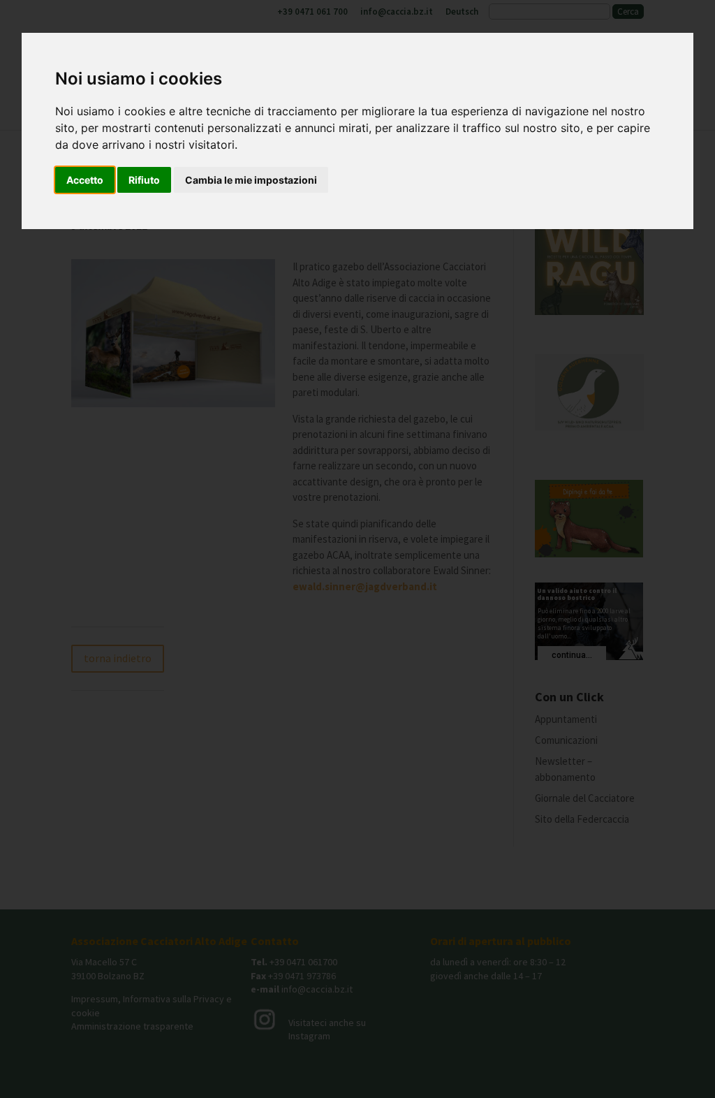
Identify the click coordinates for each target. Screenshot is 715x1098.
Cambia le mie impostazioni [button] (251, 180)
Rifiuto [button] (144, 180)
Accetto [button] (84, 180)
